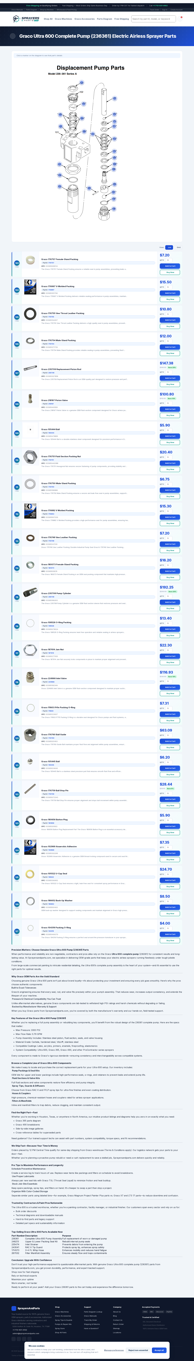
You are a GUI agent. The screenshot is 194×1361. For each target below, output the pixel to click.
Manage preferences (114, 1350)
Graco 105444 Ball (50, 429)
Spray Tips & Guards (63, 1320)
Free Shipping (121, 19)
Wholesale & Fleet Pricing (67, 10)
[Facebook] (13, 1339)
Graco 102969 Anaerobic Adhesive (59, 846)
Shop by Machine (47, 10)
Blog (115, 1316)
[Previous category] (12, 36)
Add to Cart (170, 266)
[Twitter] (24, 1339)
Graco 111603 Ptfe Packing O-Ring (58, 707)
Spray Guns (60, 1328)
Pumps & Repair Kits (63, 1324)
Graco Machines (63, 19)
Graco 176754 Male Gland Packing (58, 340)
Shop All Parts (61, 1332)
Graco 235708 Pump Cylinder (56, 593)
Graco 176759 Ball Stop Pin (54, 790)
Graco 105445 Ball (50, 761)
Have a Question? (91, 1328)
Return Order (118, 1324)
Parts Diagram (31, 10)
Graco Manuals (17, 10)
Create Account (177, 10)
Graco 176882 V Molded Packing (57, 510)
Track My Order (90, 1320)
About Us (117, 1312)
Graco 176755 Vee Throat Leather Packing (62, 313)
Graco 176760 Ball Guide (53, 734)
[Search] (173, 19)
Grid (179, 247)
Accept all (159, 1350)
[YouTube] (29, 1339)
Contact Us (117, 1320)
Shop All (48, 19)
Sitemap (116, 1328)
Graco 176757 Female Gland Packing (59, 259)
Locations (117, 1332)
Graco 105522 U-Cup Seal (54, 873)
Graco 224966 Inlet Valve (54, 678)
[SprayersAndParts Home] (26, 19)
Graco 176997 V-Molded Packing (57, 286)
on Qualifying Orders (41, 5)
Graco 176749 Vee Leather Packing (59, 537)
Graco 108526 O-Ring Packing (56, 622)
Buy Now (170, 272)
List (169, 247)
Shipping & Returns (92, 1324)
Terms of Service (18, 1356)
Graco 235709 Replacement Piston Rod (61, 369)
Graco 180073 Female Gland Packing (59, 564)
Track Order (154, 10)
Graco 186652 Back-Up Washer (57, 900)
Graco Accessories (84, 19)
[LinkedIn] (19, 1339)
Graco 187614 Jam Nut (52, 649)
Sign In (164, 10)
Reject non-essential (138, 1350)
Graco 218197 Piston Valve (54, 400)
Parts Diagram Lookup (93, 1312)
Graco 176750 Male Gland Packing (58, 483)
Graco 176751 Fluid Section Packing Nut (61, 456)
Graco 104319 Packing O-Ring (56, 927)
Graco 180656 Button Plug (54, 819)
